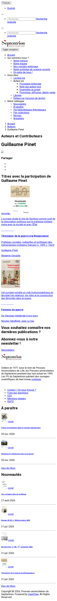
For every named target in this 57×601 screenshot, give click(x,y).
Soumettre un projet (29, 89)
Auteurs (11, 126)
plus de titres (8, 468)
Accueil (11, 55)
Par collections (21, 112)
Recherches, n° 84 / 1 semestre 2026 (17, 547)
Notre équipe (20, 63)
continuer (36, 379)
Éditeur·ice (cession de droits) (29, 98)
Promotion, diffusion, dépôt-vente (37, 92)
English (11, 8)
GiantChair (33, 594)
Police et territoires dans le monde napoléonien (21, 428)
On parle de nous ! (23, 72)
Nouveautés (19, 104)
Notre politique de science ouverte (31, 69)
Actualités (18, 118)
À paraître (18, 106)
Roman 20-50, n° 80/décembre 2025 (15, 520)
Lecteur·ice (19, 78)
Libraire (17, 95)
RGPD (10, 401)
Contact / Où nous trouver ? (21, 390)
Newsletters (7, 350)
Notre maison (20, 60)
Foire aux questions (17, 392)
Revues (17, 115)
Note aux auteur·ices (30, 86)
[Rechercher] (2, 14)
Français (6, 3)
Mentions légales (16, 398)
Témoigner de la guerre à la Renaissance (18, 573)
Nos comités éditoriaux (25, 66)
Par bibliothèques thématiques (29, 109)
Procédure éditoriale (30, 83)
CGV (9, 395)
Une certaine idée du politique (13, 494)
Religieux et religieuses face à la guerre (17, 454)
